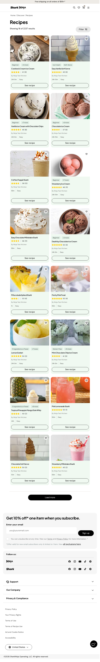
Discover (20, 15)
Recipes (29, 15)
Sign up (85, 533)
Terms (49, 539)
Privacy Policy (62, 539)
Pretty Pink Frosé (59, 295)
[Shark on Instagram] (74, 569)
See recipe (30, 85)
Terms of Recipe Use (13, 626)
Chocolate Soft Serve (20, 464)
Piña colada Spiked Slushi (21, 295)
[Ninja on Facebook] (69, 561)
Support (14, 581)
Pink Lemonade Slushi (61, 406)
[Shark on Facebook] (69, 569)
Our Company (13, 589)
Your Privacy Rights (13, 615)
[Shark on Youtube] (80, 569)
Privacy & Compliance (17, 598)
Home (12, 15)
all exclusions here (72, 544)
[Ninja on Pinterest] (90, 561)
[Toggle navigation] (88, 7)
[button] (74, 7)
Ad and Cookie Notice (14, 632)
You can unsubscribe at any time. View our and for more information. (49, 539)
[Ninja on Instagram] (74, 561)
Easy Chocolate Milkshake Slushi (24, 237)
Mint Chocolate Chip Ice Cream (65, 352)
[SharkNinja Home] (18, 7)
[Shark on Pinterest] (90, 569)
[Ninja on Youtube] (80, 561)
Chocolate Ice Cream (61, 126)
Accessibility (10, 638)
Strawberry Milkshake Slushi (63, 464)
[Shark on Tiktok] (85, 569)
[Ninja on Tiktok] (85, 561)
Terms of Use (10, 620)
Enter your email (14, 524)
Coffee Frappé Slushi (19, 180)
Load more (50, 497)
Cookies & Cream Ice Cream (22, 68)
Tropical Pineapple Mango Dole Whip (26, 410)
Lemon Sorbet (17, 352)
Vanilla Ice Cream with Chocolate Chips (27, 126)
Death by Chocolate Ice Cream (64, 241)
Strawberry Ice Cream (61, 184)
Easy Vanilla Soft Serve (61, 68)
